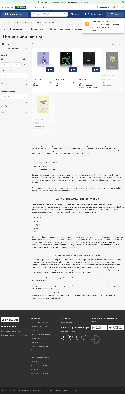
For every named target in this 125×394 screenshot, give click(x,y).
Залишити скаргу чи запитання (14, 335)
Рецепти (34, 361)
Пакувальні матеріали (40, 354)
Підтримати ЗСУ (33, 7)
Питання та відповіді (39, 326)
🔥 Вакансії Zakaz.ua (39, 373)
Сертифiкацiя (36, 350)
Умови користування (39, 338)
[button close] (123, 2)
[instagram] (70, 337)
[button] (103, 7)
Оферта (34, 330)
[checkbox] (2, 48)
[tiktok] (83, 337)
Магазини (35, 369)
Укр (43, 7)
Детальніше (84, 2)
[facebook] (63, 337)
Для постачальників (39, 365)
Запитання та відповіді (11, 331)
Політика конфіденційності (42, 334)
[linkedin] (77, 337)
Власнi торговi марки (40, 358)
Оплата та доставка (39, 323)
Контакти (35, 342)
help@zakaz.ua (67, 323)
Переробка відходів (39, 346)
